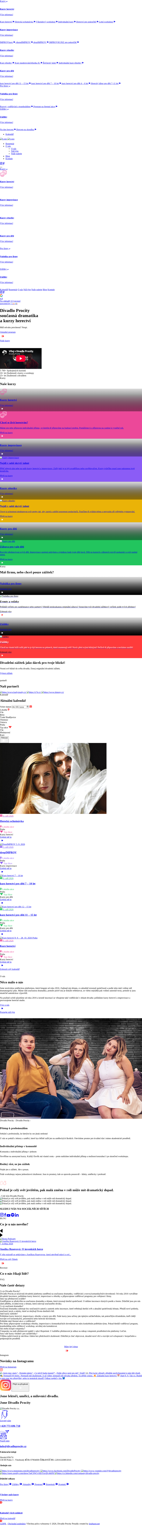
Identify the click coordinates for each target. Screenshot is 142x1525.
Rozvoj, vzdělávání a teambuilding (15, 106)
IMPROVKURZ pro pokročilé (63, 42)
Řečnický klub (49, 63)
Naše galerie (16, 153)
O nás (8, 146)
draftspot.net (94, 1524)
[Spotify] (13, 1216)
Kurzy (3, 1)
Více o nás (4, 1005)
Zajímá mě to (6, 837)
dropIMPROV (40, 42)
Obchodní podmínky (17, 1524)
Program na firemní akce (44, 106)
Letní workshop (106, 22)
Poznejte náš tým (7, 1012)
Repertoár (10, 143)
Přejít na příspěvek (20, 1384)
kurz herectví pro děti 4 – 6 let (75, 83)
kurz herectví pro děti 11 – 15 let (14, 83)
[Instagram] (2, 1216)
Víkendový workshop (46, 22)
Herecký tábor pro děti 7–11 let (105, 83)
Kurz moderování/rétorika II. (27, 63)
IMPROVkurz (6, 42)
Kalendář (10, 134)
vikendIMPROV (23, 42)
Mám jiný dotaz (71, 1346)
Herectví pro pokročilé (86, 22)
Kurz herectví (6, 22)
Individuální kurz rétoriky (70, 63)
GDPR (3, 1524)
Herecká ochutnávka (24, 22)
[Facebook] (5, 1216)
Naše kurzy (5, 341)
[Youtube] (9, 1216)
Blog (8, 156)
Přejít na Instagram (8, 1367)
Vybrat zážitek (6, 673)
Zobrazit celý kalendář (10, 969)
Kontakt (9, 158)
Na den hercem (7, 129)
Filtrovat (4, 738)
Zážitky (3, 109)
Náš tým (14, 151)
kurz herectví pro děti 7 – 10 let (45, 83)
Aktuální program (8, 332)
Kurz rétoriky (6, 63)
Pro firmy (4, 86)
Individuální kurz (66, 22)
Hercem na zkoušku (25, 129)
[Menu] (1, 167)
